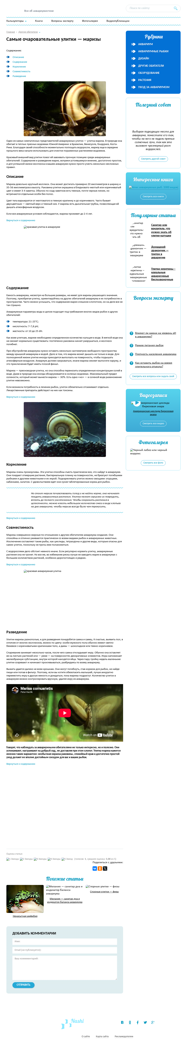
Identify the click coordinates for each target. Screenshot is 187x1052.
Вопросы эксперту (62, 21)
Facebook (137, 1022)
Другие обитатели (151, 66)
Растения (144, 80)
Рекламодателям (124, 1037)
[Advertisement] (59, 805)
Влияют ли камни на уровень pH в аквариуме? (155, 335)
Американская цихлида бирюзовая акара (153, 413)
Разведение (19, 76)
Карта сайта (102, 1037)
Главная (10, 32)
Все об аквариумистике (39, 11)
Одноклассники (130, 1022)
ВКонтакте (122, 1022)
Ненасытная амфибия (25, 916)
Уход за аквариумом (153, 87)
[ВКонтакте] (95, 868)
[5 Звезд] (67, 859)
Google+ (153, 1022)
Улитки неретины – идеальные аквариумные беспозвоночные (163, 274)
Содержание (20, 62)
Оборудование (149, 73)
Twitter (145, 1022)
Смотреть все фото (153, 462)
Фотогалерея (90, 21)
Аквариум (145, 44)
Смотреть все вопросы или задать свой (153, 376)
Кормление (19, 66)
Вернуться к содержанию (20, 220)
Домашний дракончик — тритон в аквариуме (160, 252)
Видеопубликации (117, 21)
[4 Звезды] (54, 859)
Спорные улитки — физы (104, 891)
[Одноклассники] (100, 868)
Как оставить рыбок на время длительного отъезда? (153, 365)
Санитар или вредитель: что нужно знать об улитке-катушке (161, 230)
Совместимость (21, 71)
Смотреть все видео (153, 423)
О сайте (86, 1037)
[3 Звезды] (40, 859)
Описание (18, 57)
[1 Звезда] (12, 859)
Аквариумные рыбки (153, 51)
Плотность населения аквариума (155, 354)
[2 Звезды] (26, 859)
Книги (39, 21)
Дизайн (143, 58)
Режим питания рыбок (149, 345)
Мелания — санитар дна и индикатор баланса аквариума (64, 901)
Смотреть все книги (153, 196)
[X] (105, 868)
